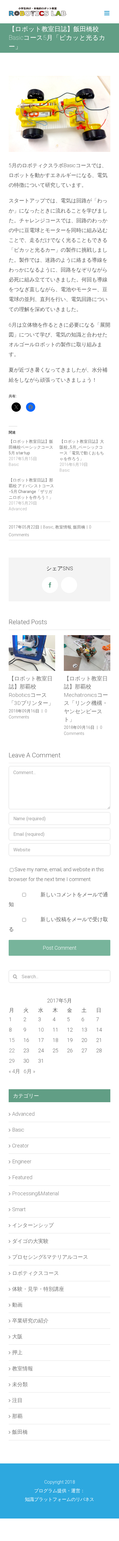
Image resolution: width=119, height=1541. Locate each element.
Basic (48, 527)
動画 (17, 1296)
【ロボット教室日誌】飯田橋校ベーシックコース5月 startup (31, 447)
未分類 (20, 1376)
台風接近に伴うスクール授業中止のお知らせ (31, 686)
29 (12, 1052)
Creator (20, 1137)
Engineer (21, 1153)
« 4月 (14, 1063)
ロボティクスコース (35, 1265)
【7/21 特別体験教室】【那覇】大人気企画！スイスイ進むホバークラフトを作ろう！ (87, 695)
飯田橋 (79, 527)
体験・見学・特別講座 (38, 1280)
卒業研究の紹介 (30, 1312)
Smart (19, 1201)
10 (41, 1021)
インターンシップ (33, 1217)
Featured (22, 1169)
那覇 (17, 1408)
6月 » (29, 1063)
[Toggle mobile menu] (107, 13)
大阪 (17, 1328)
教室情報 (63, 527)
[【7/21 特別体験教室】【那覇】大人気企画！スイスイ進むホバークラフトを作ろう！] (87, 653)
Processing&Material (35, 1185)
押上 (17, 1344)
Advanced (23, 1105)
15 (12, 1032)
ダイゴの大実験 (30, 1233)
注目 (17, 1392)
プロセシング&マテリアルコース (50, 1248)
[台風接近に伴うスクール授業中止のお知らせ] (32, 653)
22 (12, 1042)
